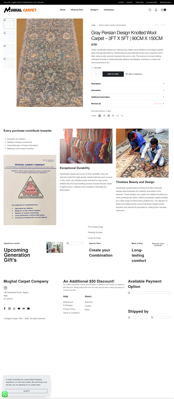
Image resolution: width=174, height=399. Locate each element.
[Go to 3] (9, 50)
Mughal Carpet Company (26, 281)
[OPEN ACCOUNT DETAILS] (156, 10)
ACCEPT (27, 391)
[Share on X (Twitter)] (100, 116)
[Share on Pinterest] (113, 116)
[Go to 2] (9, 37)
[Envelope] (28, 308)
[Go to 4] (9, 63)
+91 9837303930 (33, 2)
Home (93, 25)
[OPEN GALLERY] (50, 63)
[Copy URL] (122, 116)
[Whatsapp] (14, 308)
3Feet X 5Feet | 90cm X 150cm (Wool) (112, 25)
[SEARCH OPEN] (150, 10)
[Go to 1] (9, 24)
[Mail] (118, 116)
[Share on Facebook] (104, 116)
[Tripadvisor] (23, 308)
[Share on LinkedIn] (109, 116)
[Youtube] (19, 308)
